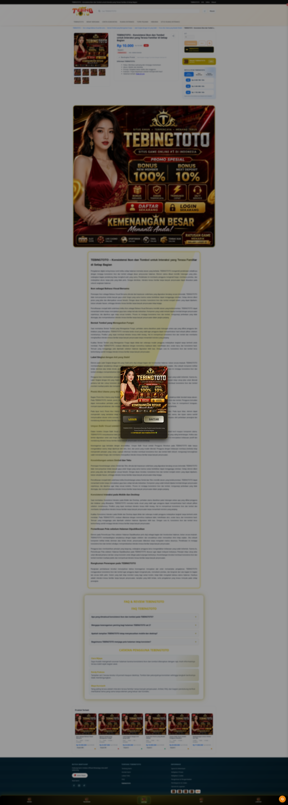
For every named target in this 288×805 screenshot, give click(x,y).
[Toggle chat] (282, 799)
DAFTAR (154, 419)
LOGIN (133, 419)
